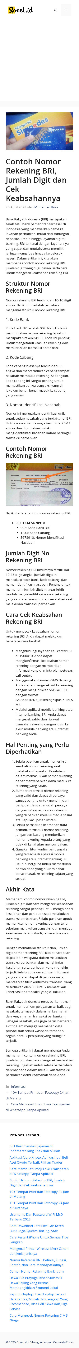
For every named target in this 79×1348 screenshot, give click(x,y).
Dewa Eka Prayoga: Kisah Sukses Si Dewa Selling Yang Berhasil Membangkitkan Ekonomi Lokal (36, 1283)
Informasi (18, 1086)
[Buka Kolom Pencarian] (55, 10)
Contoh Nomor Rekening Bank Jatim (37, 1271)
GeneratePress (63, 1342)
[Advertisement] (39, 61)
